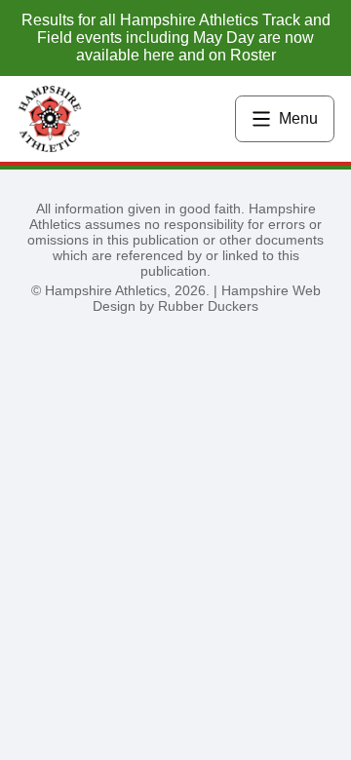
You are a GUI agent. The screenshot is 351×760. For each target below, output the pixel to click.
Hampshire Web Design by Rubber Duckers (207, 298)
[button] (284, 118)
